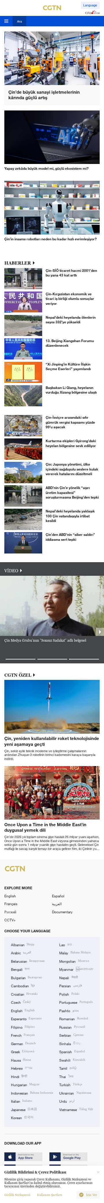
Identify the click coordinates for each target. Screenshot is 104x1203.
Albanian (22, 944)
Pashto (69, 1010)
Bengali (20, 969)
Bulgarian (26, 977)
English (10, 896)
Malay (74, 952)
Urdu (66, 1101)
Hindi (19, 1076)
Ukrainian (75, 1092)
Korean (22, 1117)
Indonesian (32, 1092)
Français (10, 903)
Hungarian (25, 1084)
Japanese (24, 1109)
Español (58, 896)
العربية (57, 903)
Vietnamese (76, 1109)
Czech (21, 1002)
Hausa (21, 1059)
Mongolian (74, 961)
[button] (20, 659)
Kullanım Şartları (49, 1195)
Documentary (62, 911)
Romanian (73, 1018)
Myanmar (76, 969)
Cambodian (23, 985)
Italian (21, 1101)
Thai (66, 1076)
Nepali (68, 977)
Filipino (23, 1026)
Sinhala (70, 1043)
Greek (22, 1051)
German (23, 1043)
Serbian (71, 1035)
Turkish (70, 1084)
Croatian (24, 994)
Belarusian (27, 961)
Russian (72, 1026)
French (23, 1035)
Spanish (72, 1051)
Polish (69, 994)
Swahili (72, 1059)
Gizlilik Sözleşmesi (17, 1195)
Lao (65, 944)
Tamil (67, 1068)
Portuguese (75, 1002)
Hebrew (21, 1068)
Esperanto (26, 1018)
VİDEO (11, 570)
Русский (10, 911)
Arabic (21, 952)
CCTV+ (10, 920)
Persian (70, 985)
